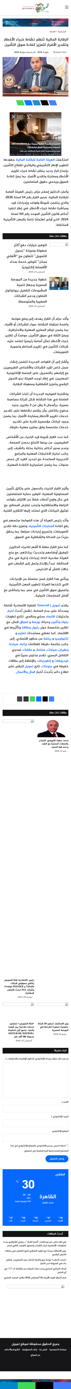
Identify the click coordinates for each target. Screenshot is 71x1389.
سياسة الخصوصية (58, 1350)
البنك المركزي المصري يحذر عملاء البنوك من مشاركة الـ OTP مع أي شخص (35, 1270)
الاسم (64, 1102)
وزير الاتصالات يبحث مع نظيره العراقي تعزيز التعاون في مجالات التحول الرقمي (35, 1253)
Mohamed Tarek (59, 52)
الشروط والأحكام (12, 1350)
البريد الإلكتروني (59, 1117)
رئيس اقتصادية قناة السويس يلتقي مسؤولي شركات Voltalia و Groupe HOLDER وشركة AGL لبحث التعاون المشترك (19, 986)
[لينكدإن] (35, 102)
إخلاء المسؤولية (29, 1350)
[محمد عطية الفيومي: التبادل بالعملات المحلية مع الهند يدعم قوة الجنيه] (52, 728)
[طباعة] (19, 699)
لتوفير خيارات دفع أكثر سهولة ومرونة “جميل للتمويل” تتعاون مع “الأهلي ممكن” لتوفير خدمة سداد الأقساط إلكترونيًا (27, 256)
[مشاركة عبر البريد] (26, 699)
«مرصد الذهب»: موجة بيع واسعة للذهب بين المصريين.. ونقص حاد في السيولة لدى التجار (36, 1261)
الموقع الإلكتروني (60, 1131)
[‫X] (43, 102)
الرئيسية (62, 32)
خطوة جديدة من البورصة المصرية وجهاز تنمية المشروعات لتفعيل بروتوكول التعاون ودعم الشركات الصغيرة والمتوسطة (26, 291)
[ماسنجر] (27, 102)
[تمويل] (35, 7)
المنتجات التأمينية (41, 526)
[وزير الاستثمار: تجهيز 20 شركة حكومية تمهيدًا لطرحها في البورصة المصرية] (52, 1011)
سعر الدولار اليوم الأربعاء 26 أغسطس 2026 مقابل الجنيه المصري (35, 1278)
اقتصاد (52, 32)
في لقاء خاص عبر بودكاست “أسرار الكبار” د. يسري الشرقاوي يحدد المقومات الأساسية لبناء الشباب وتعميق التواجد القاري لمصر (34, 1244)
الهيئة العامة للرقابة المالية (35, 160)
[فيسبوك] (51, 102)
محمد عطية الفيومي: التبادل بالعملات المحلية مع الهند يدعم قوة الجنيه (53, 744)
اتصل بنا (43, 1350)
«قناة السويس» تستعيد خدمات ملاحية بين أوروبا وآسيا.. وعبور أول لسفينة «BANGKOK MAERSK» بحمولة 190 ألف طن (21, 1030)
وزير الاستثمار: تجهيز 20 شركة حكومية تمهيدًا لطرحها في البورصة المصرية (53, 1027)
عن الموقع (35, 1355)
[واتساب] (19, 102)
